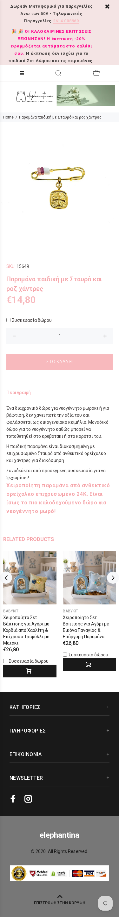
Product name (48, 895)
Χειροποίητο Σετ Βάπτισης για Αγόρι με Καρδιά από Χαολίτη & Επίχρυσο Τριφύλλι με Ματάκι (26, 630)
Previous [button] (6, 578)
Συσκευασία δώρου (32, 320)
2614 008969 (66, 20)
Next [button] (113, 578)
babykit (10, 611)
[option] (59, 182)
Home (8, 117)
